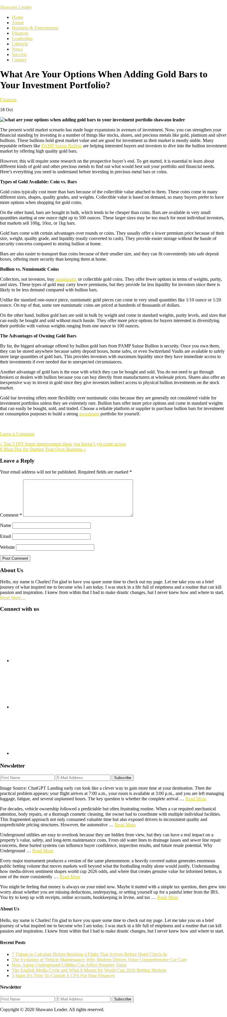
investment (89, 413)
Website (7, 547)
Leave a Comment (17, 433)
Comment (11, 515)
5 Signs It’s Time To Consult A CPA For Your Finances (63, 975)
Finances (8, 99)
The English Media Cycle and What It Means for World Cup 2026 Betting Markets (89, 970)
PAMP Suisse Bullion (61, 145)
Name (5, 525)
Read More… (13, 597)
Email (5, 536)
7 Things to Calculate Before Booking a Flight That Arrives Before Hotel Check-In (89, 954)
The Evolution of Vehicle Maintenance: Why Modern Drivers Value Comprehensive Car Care (99, 959)
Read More (195, 798)
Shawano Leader (16, 7)
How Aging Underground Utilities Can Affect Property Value (69, 964)
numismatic (65, 279)
